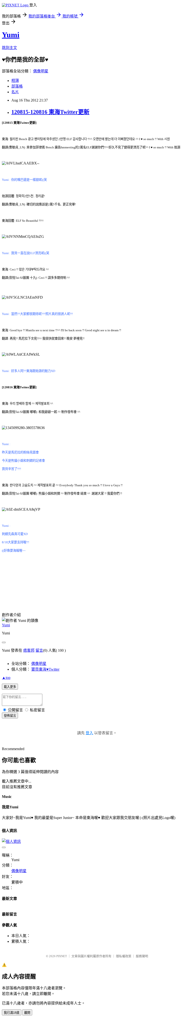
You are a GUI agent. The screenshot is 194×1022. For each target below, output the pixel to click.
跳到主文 (9, 48)
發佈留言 (10, 715)
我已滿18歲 (11, 1012)
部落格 (17, 86)
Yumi (10, 35)
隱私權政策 (123, 956)
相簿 (15, 81)
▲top (6, 678)
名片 (15, 92)
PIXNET (61, 956)
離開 (27, 1012)
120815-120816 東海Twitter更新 (50, 112)
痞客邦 (29, 650)
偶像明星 (40, 71)
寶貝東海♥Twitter (45, 669)
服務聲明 (142, 956)
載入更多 (10, 687)
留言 (39, 650)
